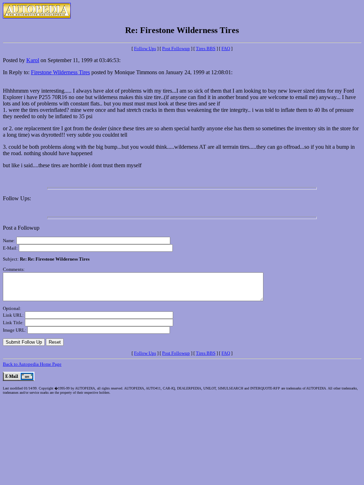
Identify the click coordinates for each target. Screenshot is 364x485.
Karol (32, 60)
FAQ (225, 48)
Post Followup (176, 48)
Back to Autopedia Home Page (32, 364)
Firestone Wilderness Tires (60, 72)
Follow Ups (145, 48)
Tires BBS (205, 48)
